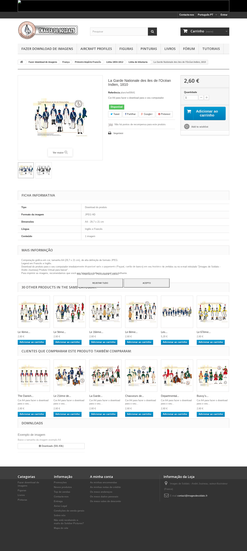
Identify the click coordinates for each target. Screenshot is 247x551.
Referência (114, 92)
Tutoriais (211, 49)
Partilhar (131, 114)
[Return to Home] (21, 62)
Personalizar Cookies (107, 274)
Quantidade (190, 92)
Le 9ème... (60, 331)
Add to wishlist (199, 126)
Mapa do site (61, 528)
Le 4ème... (24, 331)
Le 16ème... (96, 331)
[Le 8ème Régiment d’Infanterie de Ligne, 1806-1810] (141, 312)
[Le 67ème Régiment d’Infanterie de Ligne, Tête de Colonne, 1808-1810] (213, 312)
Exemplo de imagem (31, 434)
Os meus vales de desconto (105, 501)
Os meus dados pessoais (104, 496)
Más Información (86, 274)
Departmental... (170, 395)
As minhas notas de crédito (105, 487)
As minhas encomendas (103, 482)
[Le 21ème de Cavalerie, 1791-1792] (70, 376)
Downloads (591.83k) (52, 446)
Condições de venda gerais (69, 510)
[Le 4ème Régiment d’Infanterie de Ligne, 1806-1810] (34, 312)
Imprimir (118, 133)
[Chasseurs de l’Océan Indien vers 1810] (141, 376)
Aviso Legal (60, 506)
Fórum (189, 49)
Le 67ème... (204, 331)
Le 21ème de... (62, 395)
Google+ (148, 114)
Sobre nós (59, 515)
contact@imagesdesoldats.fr (192, 495)
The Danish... (25, 395)
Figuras (126, 49)
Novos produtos (63, 487)
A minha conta (101, 476)
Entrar (224, 14)
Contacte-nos (186, 14)
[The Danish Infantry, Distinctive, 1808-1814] (34, 376)
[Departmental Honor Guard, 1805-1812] (177, 376)
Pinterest (165, 114)
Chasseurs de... (134, 395)
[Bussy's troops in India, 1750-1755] (213, 376)
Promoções (60, 482)
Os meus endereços (101, 492)
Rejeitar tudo (100, 283)
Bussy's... (202, 395)
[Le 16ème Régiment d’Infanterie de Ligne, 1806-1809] (105, 312)
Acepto (147, 283)
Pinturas (148, 49)
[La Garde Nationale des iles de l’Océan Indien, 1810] (26, 170)
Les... (164, 331)
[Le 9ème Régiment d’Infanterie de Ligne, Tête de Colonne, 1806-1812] (70, 312)
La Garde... (96, 395)
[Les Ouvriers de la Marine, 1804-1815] (177, 312)
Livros (170, 49)
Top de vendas (62, 492)
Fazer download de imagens (47, 49)
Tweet (116, 114)
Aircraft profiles (96, 49)
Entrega (58, 501)
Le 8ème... (131, 331)
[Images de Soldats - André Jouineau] (51, 30)
